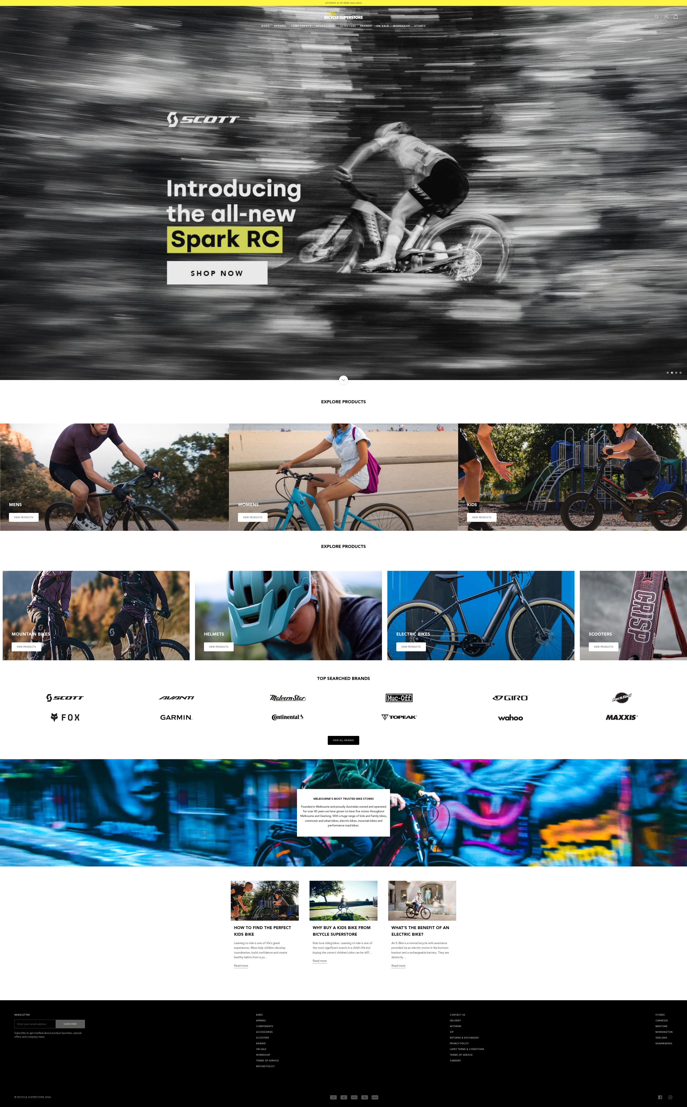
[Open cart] (675, 16)
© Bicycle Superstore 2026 (32, 1097)
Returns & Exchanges (464, 1038)
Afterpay (455, 1026)
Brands (261, 1043)
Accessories (326, 26)
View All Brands (343, 740)
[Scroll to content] (343, 380)
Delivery (455, 1020)
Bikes (265, 26)
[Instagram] (670, 1097)
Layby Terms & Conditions (467, 1049)
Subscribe (70, 1024)
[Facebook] (660, 1097)
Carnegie (662, 1020)
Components (301, 26)
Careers (455, 1060)
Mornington (664, 1032)
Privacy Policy (459, 1043)
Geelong (661, 1038)
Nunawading (664, 1043)
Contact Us (457, 1015)
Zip (452, 1032)
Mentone (661, 1026)
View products (23, 517)
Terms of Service (267, 1060)
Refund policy (265, 1066)
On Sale (382, 26)
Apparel (280, 26)
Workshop (401, 26)
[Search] (656, 16)
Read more (241, 966)
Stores (420, 26)
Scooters (348, 26)
